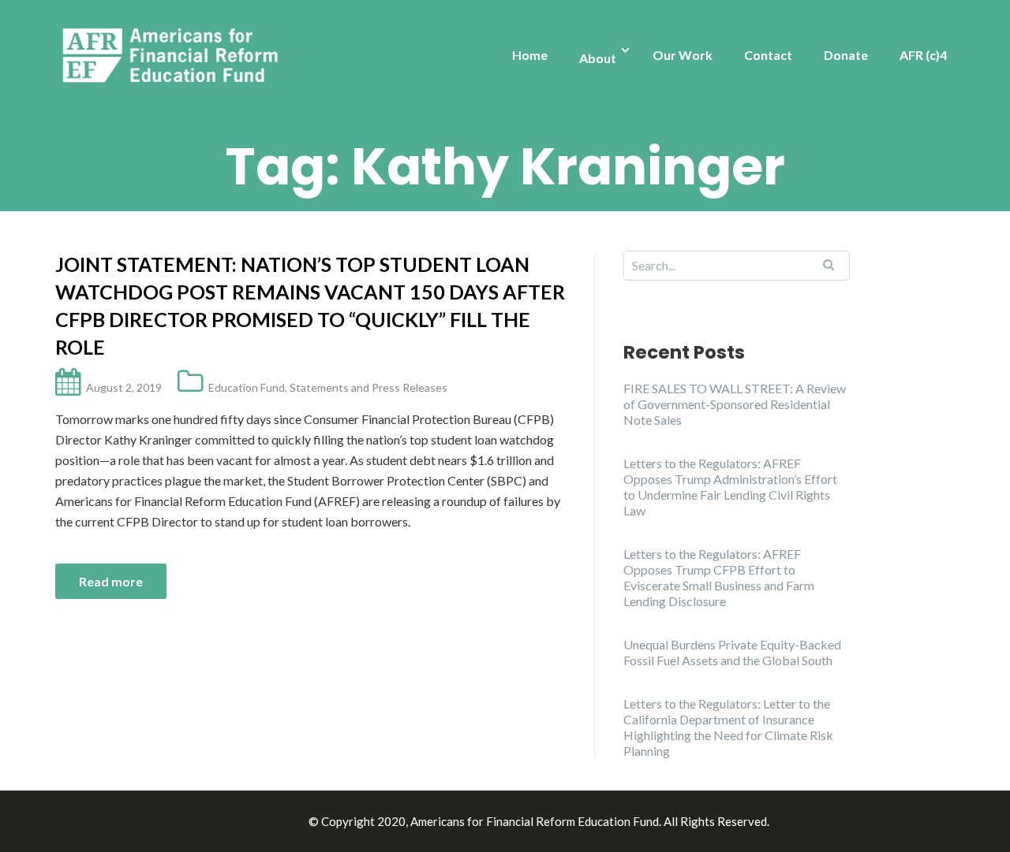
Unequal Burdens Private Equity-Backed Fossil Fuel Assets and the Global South (732, 652)
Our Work (683, 54)
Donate (846, 54)
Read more (111, 581)
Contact (768, 54)
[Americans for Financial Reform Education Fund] (173, 56)
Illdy (293, 821)
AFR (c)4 (923, 54)
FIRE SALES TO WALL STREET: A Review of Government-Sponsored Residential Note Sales (734, 404)
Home (530, 54)
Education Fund (246, 387)
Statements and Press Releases (368, 387)
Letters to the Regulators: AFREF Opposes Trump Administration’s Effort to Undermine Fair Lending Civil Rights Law (730, 487)
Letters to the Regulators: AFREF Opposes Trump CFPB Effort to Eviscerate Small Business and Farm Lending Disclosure (718, 577)
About (597, 57)
